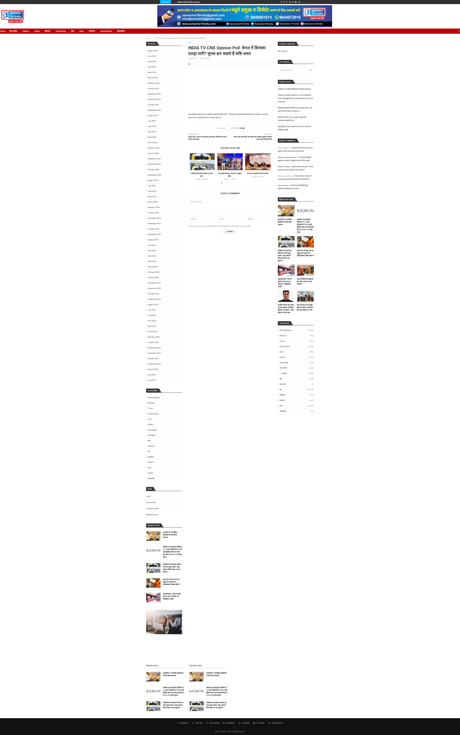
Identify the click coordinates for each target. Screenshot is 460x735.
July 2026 (152, 56)
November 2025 (154, 99)
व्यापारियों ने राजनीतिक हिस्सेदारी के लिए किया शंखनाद (294, 89)
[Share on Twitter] (238, 128)
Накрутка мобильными (287, 157)
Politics (25, 31)
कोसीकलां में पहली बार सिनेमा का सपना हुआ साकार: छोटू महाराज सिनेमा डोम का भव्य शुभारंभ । (285, 255)
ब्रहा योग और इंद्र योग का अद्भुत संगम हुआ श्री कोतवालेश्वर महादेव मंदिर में (305, 253)
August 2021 (153, 369)
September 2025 (154, 110)
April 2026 (152, 72)
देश (297, 389)
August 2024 (153, 180)
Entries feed (151, 502)
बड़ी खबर (297, 395)
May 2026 (152, 67)
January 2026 (153, 88)
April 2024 (152, 196)
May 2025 (152, 132)
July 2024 (152, 186)
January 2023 (153, 277)
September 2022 (154, 299)
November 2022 (154, 288)
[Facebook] (281, 2)
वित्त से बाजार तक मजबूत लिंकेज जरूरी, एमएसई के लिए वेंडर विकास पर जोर (305, 307)
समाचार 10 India (283, 166)
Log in (148, 496)
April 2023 (152, 261)
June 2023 (152, 250)
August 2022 (153, 304)
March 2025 (153, 142)
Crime (37, 31)
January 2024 (153, 213)
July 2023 (152, 245)
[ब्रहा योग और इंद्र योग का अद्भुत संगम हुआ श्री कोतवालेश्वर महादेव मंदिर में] (305, 241)
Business (297, 335)
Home (3, 31)
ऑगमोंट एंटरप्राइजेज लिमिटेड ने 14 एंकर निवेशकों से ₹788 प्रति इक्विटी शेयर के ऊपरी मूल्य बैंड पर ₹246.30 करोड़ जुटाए (295, 98)
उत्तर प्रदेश (13, 31)
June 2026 (152, 61)
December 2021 (154, 348)
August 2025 (153, 115)
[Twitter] (284, 2)
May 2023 (152, 256)
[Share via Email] (243, 128)
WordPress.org (152, 514)
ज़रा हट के (297, 384)
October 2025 (153, 105)
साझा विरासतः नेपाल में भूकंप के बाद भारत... (188, 3)
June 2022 (152, 315)
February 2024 (154, 207)
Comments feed (152, 508)
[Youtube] (295, 2)
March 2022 (153, 331)
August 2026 (153, 51)
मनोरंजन (92, 31)
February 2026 (154, 83)
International (106, 31)
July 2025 (152, 121)
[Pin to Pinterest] (241, 128)
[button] (173, 2)
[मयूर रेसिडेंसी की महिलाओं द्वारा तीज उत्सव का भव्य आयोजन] (305, 270)
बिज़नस (47, 31)
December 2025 (154, 94)
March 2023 (153, 267)
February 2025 (154, 148)
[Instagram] (287, 2)
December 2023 (154, 218)
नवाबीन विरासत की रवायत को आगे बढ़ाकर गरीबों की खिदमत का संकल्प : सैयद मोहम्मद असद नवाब (286, 309)
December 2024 (154, 159)
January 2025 (153, 153)
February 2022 (154, 337)
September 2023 (154, 234)
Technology (60, 31)
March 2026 (153, 78)
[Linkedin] (292, 2)
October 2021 (153, 358)
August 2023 (153, 240)
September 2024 (154, 175)
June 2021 (152, 380)
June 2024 (152, 191)
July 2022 (152, 310)
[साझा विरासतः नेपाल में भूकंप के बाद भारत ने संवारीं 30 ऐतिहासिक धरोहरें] (286, 270)
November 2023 (154, 223)
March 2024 (153, 202)
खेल (72, 31)
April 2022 (152, 326)
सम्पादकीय (121, 31)
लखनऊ (298, 373)
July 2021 (152, 375)
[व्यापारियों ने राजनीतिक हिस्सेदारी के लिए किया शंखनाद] (286, 210)
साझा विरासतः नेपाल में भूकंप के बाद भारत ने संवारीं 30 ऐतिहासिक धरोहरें (285, 283)
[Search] (459, 31)
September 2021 (154, 364)
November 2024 (154, 164)
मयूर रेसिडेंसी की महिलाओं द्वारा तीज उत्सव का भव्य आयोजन (305, 281)
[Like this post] (233, 128)
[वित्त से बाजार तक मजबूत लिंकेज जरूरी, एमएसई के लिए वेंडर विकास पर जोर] (305, 296)
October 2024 (153, 169)
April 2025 (152, 137)
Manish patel (283, 185)
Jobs (81, 31)
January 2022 (153, 342)
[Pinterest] (289, 2)
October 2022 (153, 294)
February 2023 (154, 272)
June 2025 (152, 126)
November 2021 (154, 353)
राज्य (297, 406)
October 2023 (153, 229)
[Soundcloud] (299, 2)
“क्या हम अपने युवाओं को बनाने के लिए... (257, 173)
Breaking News (297, 330)
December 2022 (154, 283)
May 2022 (152, 321)
